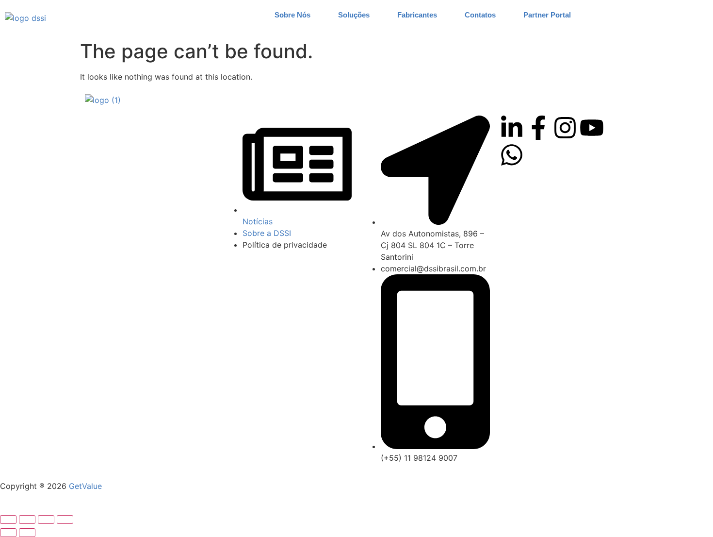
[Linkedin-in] (512, 128)
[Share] (46, 519)
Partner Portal (547, 15)
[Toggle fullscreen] (27, 519)
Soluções (354, 15)
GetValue (85, 486)
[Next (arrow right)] (27, 532)
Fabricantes (417, 15)
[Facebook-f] (538, 128)
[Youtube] (592, 128)
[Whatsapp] (512, 155)
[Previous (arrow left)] (8, 532)
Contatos (480, 15)
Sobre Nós (292, 15)
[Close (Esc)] (65, 519)
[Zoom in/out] (8, 519)
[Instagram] (565, 128)
